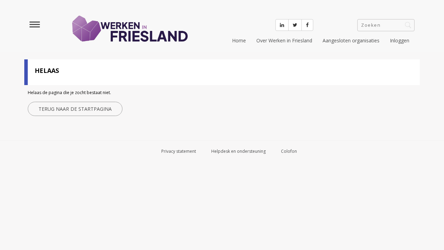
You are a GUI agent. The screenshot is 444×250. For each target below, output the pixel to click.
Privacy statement (178, 151)
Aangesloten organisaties (351, 40)
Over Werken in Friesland (284, 40)
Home (239, 40)
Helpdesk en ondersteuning (238, 151)
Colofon (289, 151)
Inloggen (399, 40)
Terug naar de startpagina (75, 109)
